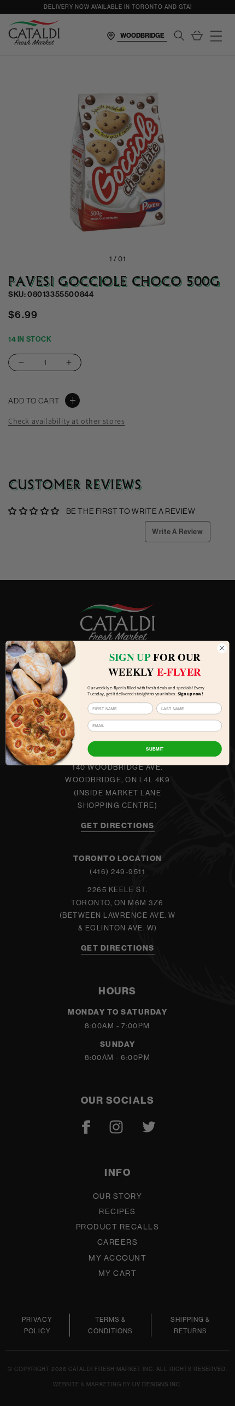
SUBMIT (155, 748)
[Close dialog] (222, 648)
